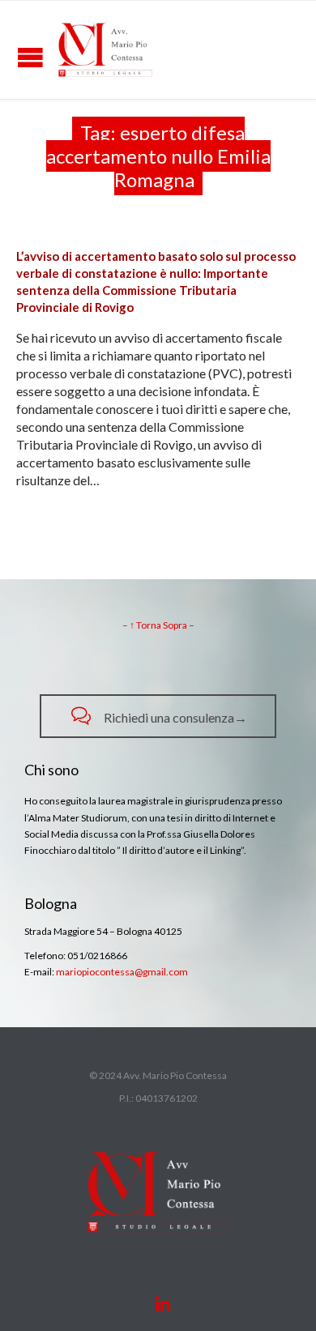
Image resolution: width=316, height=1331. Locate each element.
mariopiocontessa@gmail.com (122, 972)
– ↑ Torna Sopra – (158, 625)
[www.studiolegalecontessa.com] (105, 50)
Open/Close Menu (30, 57)
